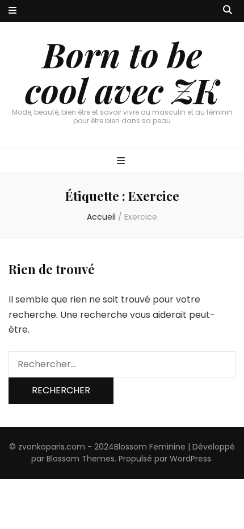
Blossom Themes (81, 458)
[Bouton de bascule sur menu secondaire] (12, 11)
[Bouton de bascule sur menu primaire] (122, 161)
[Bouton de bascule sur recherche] (227, 10)
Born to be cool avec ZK (122, 71)
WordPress (190, 458)
